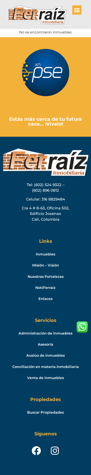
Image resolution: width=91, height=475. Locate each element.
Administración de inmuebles (45, 333)
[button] (77, 10)
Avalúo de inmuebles (45, 355)
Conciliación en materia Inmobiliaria (45, 367)
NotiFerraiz (45, 288)
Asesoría (45, 344)
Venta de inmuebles (45, 378)
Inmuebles (45, 254)
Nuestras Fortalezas (46, 276)
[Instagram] (55, 450)
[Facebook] (36, 450)
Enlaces (45, 299)
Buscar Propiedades (45, 412)
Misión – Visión (45, 265)
